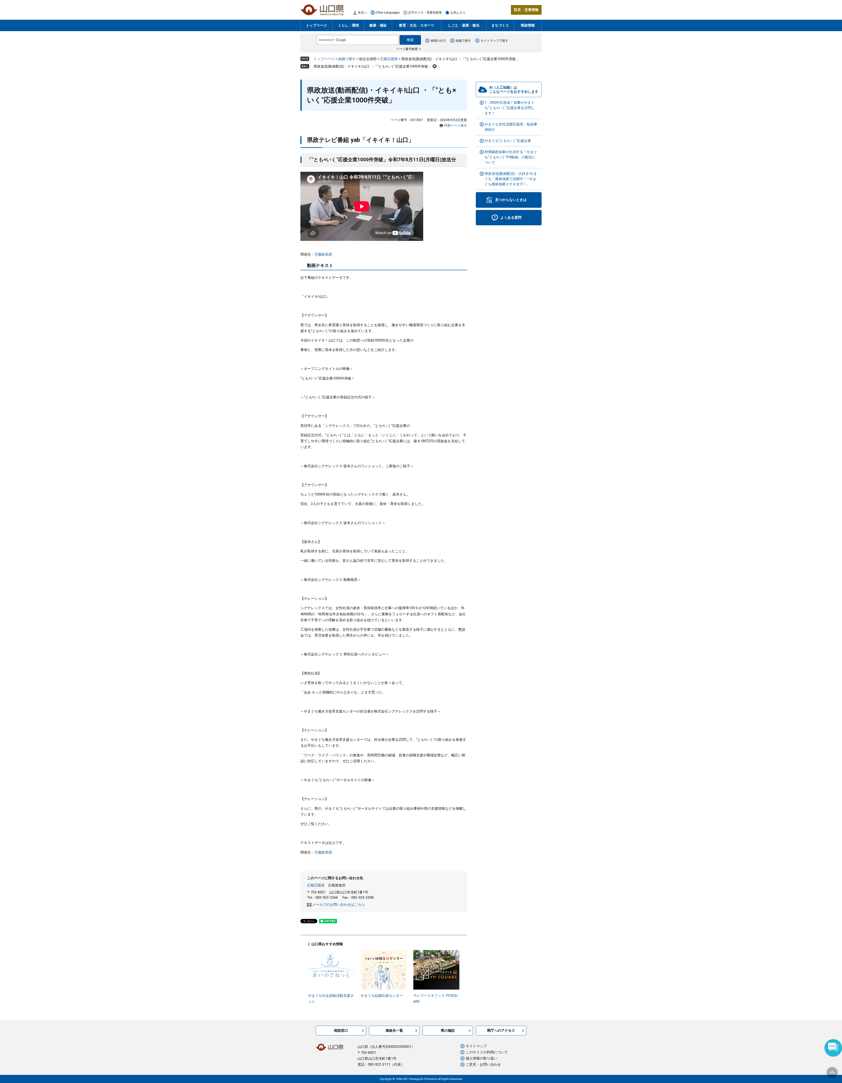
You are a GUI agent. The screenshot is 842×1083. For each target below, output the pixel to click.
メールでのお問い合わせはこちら (338, 904)
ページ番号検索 (407, 48)
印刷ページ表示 (455, 125)
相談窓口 (341, 1030)
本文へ (362, 12)
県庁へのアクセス (501, 1030)
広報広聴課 (389, 59)
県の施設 (448, 1030)
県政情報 (528, 25)
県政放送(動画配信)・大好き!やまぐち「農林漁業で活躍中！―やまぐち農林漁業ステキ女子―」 (511, 179)
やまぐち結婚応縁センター (382, 995)
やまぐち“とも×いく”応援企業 (508, 141)
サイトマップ (476, 1046)
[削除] (435, 66)
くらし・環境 (348, 25)
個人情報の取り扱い (481, 1058)
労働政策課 (323, 254)
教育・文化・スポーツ (416, 25)
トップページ (316, 25)
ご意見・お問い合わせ (483, 1064)
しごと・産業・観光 (464, 25)
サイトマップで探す (494, 40)
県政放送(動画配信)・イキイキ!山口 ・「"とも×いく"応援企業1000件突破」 (373, 66)
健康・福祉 (378, 25)
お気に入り (458, 12)
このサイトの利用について (487, 1052)
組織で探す (463, 40)
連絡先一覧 (394, 1030)
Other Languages (387, 12)
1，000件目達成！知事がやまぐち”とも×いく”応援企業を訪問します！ (510, 107)
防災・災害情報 (526, 10)
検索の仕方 (438, 40)
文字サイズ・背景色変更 (425, 12)
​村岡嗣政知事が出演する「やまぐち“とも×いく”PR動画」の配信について (511, 157)
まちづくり (500, 25)
